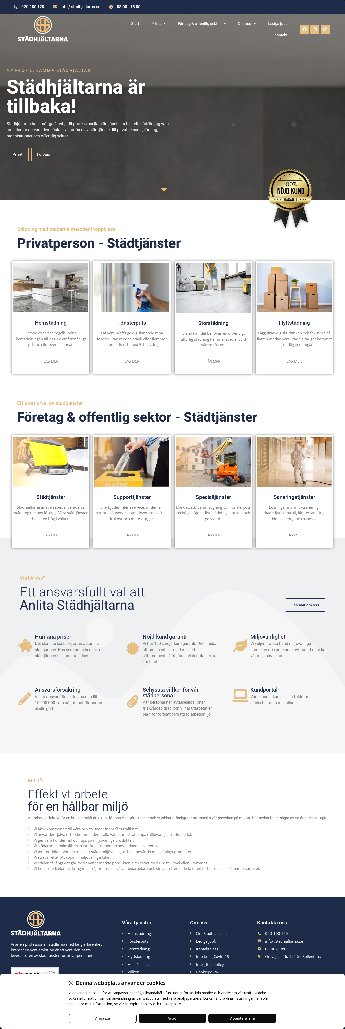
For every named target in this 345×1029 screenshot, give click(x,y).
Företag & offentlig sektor (199, 23)
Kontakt (280, 35)
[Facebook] (304, 29)
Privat (156, 23)
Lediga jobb (277, 23)
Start (135, 23)
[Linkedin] (325, 29)
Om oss (244, 23)
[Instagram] (314, 29)
